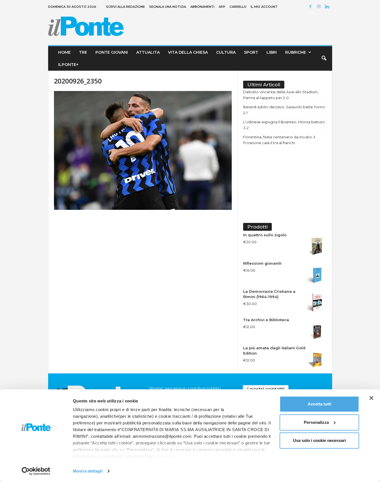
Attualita (148, 52)
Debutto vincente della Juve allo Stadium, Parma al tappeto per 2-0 (281, 95)
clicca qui (165, 456)
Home (64, 52)
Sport (251, 52)
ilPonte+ (68, 64)
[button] (324, 58)
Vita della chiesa (188, 52)
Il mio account (264, 7)
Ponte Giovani (111, 52)
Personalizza (316, 422)
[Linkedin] (328, 7)
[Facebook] (311, 7)
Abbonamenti (202, 7)
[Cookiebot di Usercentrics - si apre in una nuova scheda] (36, 471)
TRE (83, 52)
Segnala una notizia (167, 7)
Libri (272, 52)
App (222, 7)
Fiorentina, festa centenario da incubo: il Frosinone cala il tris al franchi (279, 140)
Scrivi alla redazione (125, 7)
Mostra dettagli (88, 471)
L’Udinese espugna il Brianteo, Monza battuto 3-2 (284, 125)
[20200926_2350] (143, 150)
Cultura (226, 52)
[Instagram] (319, 7)
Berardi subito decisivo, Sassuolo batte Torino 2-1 (284, 110)
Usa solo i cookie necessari (319, 440)
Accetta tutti (319, 404)
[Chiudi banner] (371, 398)
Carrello (238, 7)
